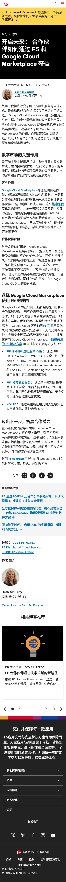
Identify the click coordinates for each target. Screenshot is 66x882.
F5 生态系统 (13, 667)
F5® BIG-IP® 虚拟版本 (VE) (24, 351)
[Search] (55, 3)
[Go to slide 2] (20, 709)
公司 (4, 34)
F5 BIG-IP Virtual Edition (18, 552)
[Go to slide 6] (53, 709)
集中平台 (58, 204)
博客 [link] (14, 34)
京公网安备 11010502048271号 (20, 873)
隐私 (31, 859)
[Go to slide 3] (29, 709)
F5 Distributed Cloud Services (22, 547)
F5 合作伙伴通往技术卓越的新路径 (31, 673)
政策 (20, 859)
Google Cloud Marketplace (20, 190)
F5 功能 (48, 326)
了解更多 (8, 20)
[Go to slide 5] (45, 709)
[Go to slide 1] (12, 709)
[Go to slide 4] (37, 709)
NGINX (11, 404)
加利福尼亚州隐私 (50, 859)
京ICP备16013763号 (13, 869)
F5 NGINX (28, 543)
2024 (16, 543)
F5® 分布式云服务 (18, 382)
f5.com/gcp (16, 459)
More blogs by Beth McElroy (21, 605)
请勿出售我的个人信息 (29, 865)
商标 (8, 859)
